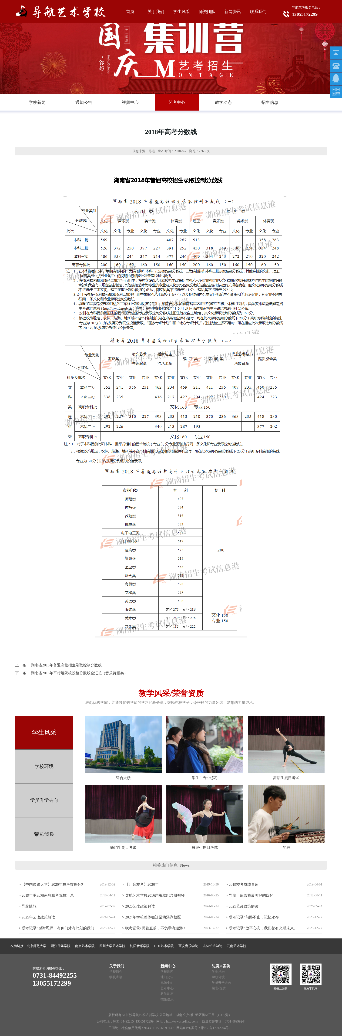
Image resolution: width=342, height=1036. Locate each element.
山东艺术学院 (164, 946)
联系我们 (258, 11)
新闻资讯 (232, 11)
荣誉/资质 (44, 834)
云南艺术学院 (236, 946)
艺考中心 (167, 988)
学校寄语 (115, 977)
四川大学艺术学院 (112, 946)
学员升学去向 (44, 800)
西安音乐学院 (188, 946)
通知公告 (167, 977)
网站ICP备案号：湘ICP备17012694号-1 (204, 1028)
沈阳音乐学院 (140, 946)
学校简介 (115, 971)
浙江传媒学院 (60, 946)
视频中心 (167, 982)
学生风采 (181, 11)
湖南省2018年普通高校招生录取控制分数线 (66, 665)
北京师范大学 (36, 946)
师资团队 (207, 11)
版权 (111, 1015)
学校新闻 (167, 971)
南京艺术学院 (85, 946)
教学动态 (167, 994)
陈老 (152, 151)
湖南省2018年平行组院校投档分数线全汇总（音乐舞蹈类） (79, 673)
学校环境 (44, 766)
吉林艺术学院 (212, 946)
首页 (130, 11)
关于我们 (156, 11)
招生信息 (167, 999)
